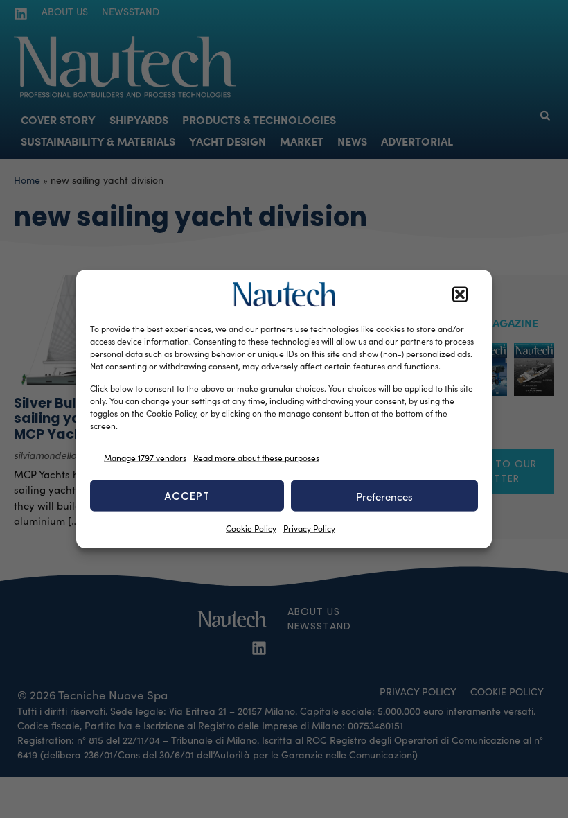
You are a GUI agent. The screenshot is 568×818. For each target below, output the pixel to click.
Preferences (384, 496)
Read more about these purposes (256, 456)
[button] (460, 295)
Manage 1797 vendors (145, 456)
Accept (187, 495)
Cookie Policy (251, 528)
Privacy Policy (309, 528)
